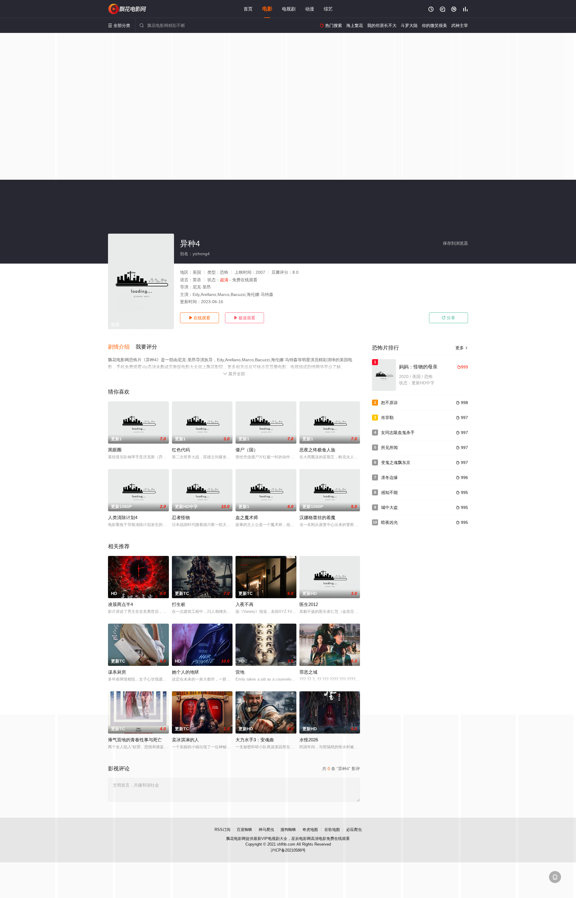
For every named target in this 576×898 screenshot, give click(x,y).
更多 (461, 347)
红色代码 (181, 449)
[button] (122, 347)
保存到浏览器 (455, 243)
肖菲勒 (387, 417)
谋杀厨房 (117, 672)
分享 (448, 317)
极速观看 (244, 317)
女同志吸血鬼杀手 (398, 432)
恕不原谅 (389, 402)
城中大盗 (389, 507)
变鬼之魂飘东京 (395, 462)
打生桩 (178, 604)
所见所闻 (389, 447)
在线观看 (199, 317)
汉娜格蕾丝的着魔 (317, 517)
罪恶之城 (308, 672)
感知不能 (389, 492)
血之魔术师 (247, 517)
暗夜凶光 (389, 522)
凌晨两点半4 (120, 604)
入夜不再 (245, 604)
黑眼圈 (115, 449)
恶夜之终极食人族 (317, 449)
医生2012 (308, 604)
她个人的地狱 (185, 672)
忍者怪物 (181, 517)
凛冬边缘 (389, 477)
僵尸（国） (247, 449)
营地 (240, 672)
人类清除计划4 (122, 517)
